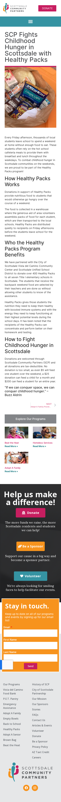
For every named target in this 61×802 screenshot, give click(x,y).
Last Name (10, 652)
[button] (30, 21)
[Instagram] (35, 788)
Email (7, 627)
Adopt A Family (12, 467)
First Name (10, 639)
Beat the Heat (12, 442)
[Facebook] (26, 788)
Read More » (11, 446)
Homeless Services (43, 442)
